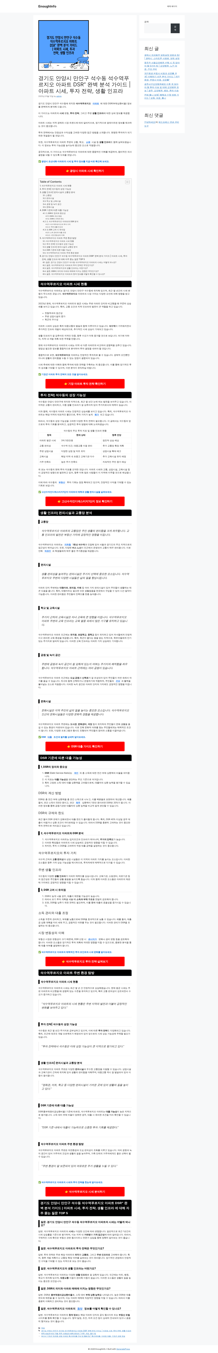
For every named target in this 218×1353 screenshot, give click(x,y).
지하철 (67, 544)
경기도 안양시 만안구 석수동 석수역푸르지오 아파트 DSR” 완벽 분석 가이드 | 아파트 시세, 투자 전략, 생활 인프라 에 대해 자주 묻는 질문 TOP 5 (84, 257)
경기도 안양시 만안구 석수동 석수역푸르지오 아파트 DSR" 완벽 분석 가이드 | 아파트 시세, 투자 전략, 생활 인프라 (86, 1331)
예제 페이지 (172, 6)
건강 (118, 681)
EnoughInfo (47, 6)
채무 (78, 802)
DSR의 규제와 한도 (57, 219)
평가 (97, 414)
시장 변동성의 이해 (57, 235)
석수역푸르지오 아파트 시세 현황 (56, 185)
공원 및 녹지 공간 (54, 204)
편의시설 (50, 198)
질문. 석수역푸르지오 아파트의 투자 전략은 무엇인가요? (70, 265)
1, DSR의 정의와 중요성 (56, 213)
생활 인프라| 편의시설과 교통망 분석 (58, 192)
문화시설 (50, 207)
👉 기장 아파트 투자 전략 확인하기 (85, 383)
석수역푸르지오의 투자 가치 (60, 224)
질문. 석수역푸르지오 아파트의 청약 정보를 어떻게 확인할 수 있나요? (75, 274)
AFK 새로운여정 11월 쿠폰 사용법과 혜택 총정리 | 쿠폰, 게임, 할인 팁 (68, 1333)
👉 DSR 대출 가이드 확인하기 (85, 746)
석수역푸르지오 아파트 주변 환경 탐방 (59, 238)
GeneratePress (123, 1349)
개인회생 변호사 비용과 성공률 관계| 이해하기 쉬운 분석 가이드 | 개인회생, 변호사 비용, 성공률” (162, 76)
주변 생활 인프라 (57, 227)
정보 (43, 1328)
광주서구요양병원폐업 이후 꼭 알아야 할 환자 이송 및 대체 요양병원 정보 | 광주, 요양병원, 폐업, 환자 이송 (161, 87)
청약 (79, 1308)
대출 (50, 737)
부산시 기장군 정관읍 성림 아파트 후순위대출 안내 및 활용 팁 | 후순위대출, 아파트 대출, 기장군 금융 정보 (83, 1336)
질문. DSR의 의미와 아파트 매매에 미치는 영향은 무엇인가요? (73, 271)
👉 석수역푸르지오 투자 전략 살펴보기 (85, 961)
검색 (146, 21)
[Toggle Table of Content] (126, 182)
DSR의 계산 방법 (56, 216)
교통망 (49, 195)
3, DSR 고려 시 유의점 (56, 230)
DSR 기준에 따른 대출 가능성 (55, 210)
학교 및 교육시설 (53, 201)
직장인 (48, 551)
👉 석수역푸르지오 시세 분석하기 (85, 1191)
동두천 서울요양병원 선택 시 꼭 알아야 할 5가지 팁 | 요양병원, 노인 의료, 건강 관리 (162, 65)
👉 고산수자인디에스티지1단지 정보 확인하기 (85, 501)
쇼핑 (88, 142)
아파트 (96, 103)
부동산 (62, 482)
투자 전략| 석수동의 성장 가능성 (56, 189)
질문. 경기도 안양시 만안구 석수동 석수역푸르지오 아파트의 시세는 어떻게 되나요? (81, 262)
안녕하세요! (150, 122)
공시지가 (92, 939)
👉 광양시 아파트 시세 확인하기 (85, 170)
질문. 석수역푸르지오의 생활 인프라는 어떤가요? (67, 268)
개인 (76, 773)
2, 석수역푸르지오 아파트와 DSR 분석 (62, 221)
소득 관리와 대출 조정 (58, 232)
